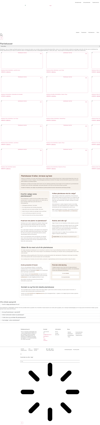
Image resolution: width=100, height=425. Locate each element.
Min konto (57, 334)
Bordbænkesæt (78, 2)
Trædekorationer (95, 2)
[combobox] (50, 361)
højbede (60, 210)
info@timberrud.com (40, 293)
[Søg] (21, 423)
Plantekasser (83, 32)
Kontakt (56, 333)
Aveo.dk (35, 350)
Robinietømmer (91, 32)
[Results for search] (50, 392)
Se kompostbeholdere (66, 277)
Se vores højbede (65, 273)
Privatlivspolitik (76, 349)
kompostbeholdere (66, 210)
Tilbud (98, 32)
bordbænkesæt (74, 210)
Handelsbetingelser (68, 349)
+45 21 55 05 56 (30, 293)
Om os (56, 331)
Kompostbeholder (86, 2)
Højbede (77, 32)
